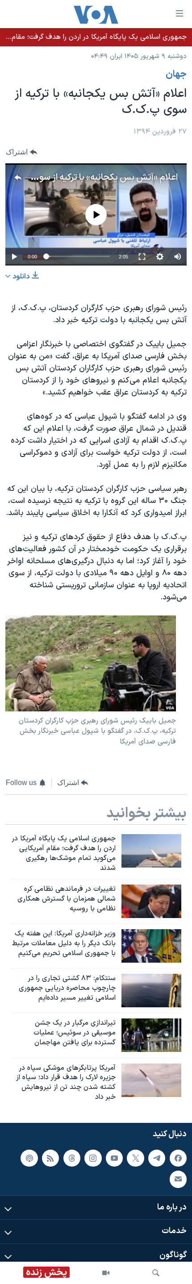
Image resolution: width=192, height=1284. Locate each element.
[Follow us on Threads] (71, 1158)
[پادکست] (29, 1158)
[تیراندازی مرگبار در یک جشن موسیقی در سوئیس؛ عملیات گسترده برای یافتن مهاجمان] (151, 1035)
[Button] (21, 152)
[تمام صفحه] (142, 257)
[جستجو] (155, 1273)
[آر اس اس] (50, 1158)
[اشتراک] (178, 1179)
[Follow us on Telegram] (156, 1158)
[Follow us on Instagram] (92, 1158)
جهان (176, 74)
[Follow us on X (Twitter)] (135, 1158)
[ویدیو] (105, 1273)
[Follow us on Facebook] (178, 1158)
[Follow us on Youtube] (114, 1158)
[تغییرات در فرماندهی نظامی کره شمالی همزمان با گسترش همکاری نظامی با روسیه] (151, 901)
